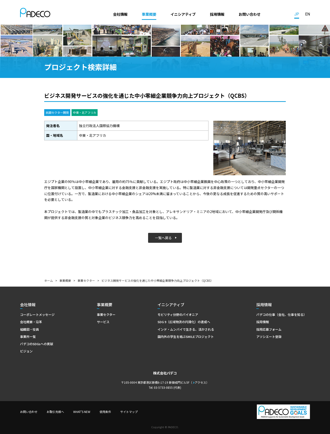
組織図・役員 (29, 329)
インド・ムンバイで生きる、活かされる (186, 329)
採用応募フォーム (268, 329)
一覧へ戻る (163, 237)
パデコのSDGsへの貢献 (36, 344)
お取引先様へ (55, 412)
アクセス (200, 382)
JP (296, 14)
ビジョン (26, 351)
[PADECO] (35, 13)
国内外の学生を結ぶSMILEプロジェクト (186, 336)
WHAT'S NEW (81, 412)
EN (307, 14)
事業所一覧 (28, 336)
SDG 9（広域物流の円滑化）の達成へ (184, 322)
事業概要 (149, 14)
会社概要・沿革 (31, 322)
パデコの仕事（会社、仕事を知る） (281, 314)
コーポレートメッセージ (37, 314)
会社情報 (120, 14)
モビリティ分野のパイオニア (178, 314)
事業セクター (86, 280)
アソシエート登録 (268, 336)
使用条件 (105, 412)
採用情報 (217, 14)
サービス (103, 322)
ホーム (48, 280)
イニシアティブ (183, 14)
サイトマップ (129, 412)
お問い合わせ (249, 14)
